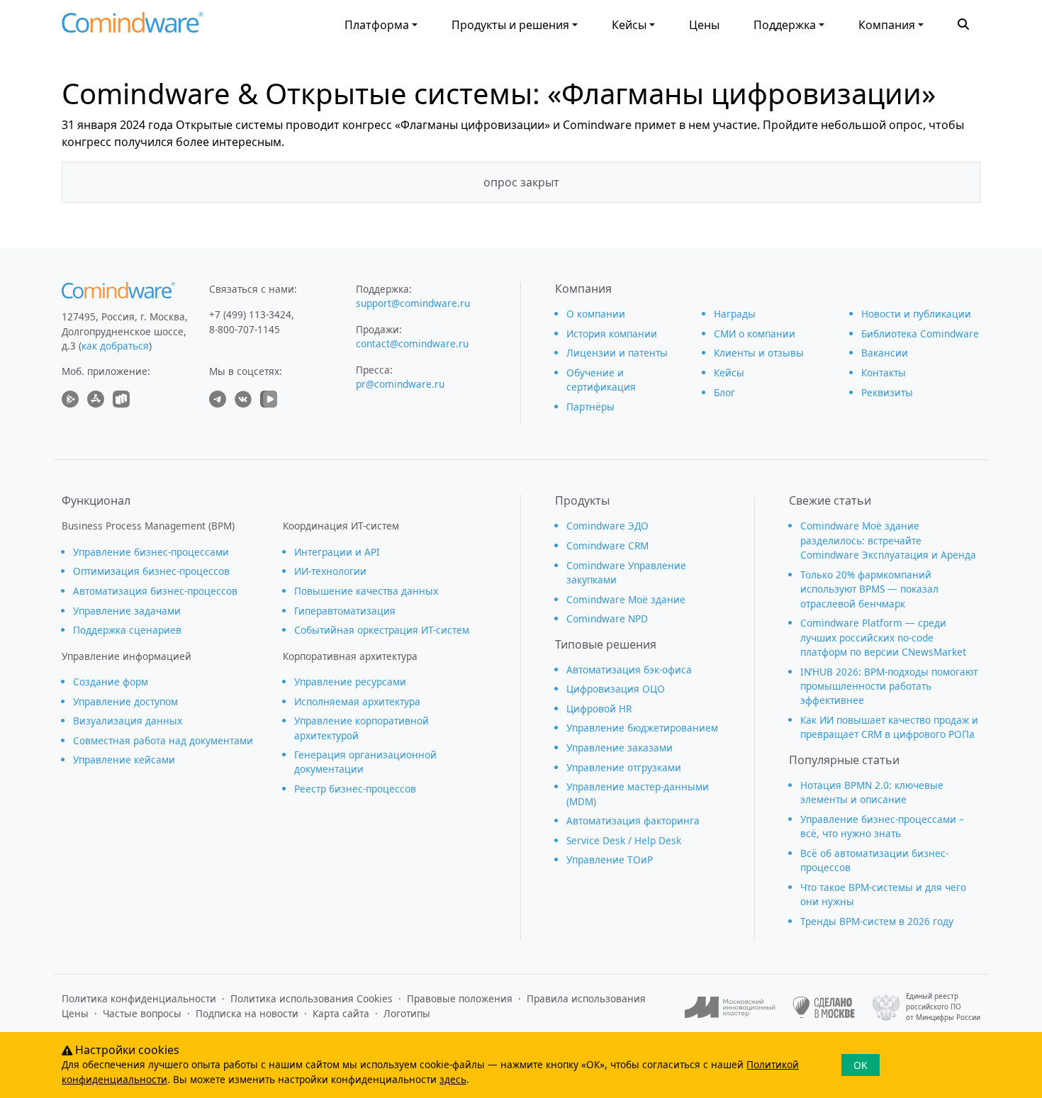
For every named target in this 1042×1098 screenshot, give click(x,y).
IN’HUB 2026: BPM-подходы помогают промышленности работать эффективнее (888, 686)
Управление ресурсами (350, 681)
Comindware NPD (607, 618)
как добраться (115, 345)
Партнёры (590, 406)
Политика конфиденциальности (139, 998)
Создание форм (110, 681)
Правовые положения (459, 998)
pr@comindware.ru (400, 384)
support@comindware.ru (413, 303)
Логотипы (406, 1013)
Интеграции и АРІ (337, 552)
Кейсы (629, 25)
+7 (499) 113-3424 (250, 314)
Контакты (883, 372)
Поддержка (785, 25)
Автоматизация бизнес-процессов (155, 591)
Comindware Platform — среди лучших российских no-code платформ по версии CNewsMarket (883, 637)
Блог (724, 392)
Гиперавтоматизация (345, 610)
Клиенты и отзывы (759, 352)
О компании (595, 313)
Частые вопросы (142, 1013)
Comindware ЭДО (607, 525)
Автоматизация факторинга (633, 820)
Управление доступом (125, 701)
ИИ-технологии (330, 571)
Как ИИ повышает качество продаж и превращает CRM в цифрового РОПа (889, 727)
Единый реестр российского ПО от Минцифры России (943, 1006)
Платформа (376, 25)
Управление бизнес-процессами (151, 552)
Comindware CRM (607, 545)
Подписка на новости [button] (247, 1013)
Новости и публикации (916, 313)
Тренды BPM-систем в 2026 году (876, 921)
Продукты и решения (510, 25)
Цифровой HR (599, 708)
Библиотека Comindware (920, 333)
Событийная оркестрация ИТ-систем (381, 630)
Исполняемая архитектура (357, 701)
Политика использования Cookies (311, 998)
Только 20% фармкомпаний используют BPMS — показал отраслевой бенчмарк (869, 589)
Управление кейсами (124, 759)
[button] (963, 23)
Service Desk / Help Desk (623, 840)
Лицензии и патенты (617, 352)
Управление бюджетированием (642, 727)
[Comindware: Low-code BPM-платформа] (132, 26)
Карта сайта (341, 1013)
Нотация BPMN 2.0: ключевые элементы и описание (871, 792)
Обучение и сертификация (601, 379)
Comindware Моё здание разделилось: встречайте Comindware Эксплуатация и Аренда (888, 540)
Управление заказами (619, 747)
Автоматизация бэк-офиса (629, 669)
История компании (611, 333)
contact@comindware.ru (412, 343)
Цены (704, 25)
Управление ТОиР (609, 859)
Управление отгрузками (623, 767)
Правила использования (586, 998)
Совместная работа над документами (163, 740)
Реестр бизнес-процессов (355, 788)
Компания (886, 25)
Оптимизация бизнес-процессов (151, 571)
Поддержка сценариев (127, 630)
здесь (452, 1079)
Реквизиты (887, 392)
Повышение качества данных (366, 591)
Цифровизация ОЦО (615, 688)
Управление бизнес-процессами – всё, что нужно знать (882, 826)
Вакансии (884, 352)
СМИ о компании (754, 333)
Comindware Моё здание (625, 599)
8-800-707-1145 (244, 329)
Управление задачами (127, 610)
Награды (735, 313)
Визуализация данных (127, 720)
